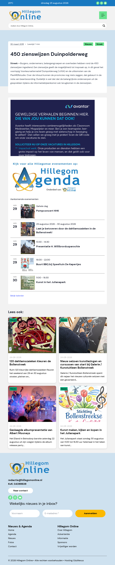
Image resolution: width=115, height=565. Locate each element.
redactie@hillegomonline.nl (25, 480)
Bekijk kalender (17, 295)
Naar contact (20, 490)
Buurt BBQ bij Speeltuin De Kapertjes (58, 264)
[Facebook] (97, 3)
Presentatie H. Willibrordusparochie (58, 246)
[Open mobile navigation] (103, 15)
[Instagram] (101, 3)
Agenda (12, 534)
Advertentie (64, 534)
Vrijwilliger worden (67, 546)
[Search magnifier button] (104, 26)
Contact (12, 546)
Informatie (63, 538)
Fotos (11, 542)
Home (11, 530)
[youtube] (105, 3)
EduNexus (78, 560)
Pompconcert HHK (47, 210)
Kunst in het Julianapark (51, 282)
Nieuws (12, 538)
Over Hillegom (65, 530)
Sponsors (62, 542)
